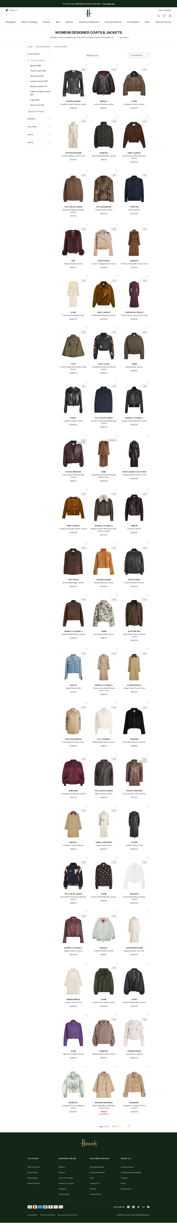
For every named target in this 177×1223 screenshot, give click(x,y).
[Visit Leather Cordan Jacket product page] (73, 382)
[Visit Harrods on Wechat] (148, 1207)
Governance (126, 1188)
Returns (62, 1172)
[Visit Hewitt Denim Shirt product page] (73, 649)
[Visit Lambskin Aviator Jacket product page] (134, 65)
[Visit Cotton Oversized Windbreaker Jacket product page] (103, 382)
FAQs (92, 1177)
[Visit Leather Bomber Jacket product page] (103, 65)
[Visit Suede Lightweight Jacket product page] (73, 544)
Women (46, 21)
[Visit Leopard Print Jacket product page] (103, 171)
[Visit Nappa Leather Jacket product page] (73, 912)
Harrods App (64, 1194)
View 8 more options (36, 111)
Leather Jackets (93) (39, 81)
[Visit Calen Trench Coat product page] (103, 806)
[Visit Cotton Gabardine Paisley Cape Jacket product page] (73, 328)
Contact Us (94, 1183)
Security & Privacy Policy (67, 1215)
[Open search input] (158, 16)
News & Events (34, 1183)
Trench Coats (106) (38, 70)
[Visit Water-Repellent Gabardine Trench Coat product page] (103, 1067)
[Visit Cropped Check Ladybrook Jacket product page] (73, 1067)
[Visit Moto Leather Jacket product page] (103, 755)
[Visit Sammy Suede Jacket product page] (73, 225)
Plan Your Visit (34, 1166)
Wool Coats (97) (37, 75)
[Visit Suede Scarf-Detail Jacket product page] (103, 963)
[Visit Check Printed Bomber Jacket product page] (103, 858)
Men (58, 21)
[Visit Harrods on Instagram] (133, 1207)
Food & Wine (133, 21)
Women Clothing (38, 60)
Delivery (62, 1166)
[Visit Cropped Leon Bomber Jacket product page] (73, 755)
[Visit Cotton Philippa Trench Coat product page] (73, 117)
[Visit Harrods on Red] (143, 1207)
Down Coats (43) (37, 104)
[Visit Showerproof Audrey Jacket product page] (103, 1015)
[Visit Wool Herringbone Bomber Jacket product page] (73, 171)
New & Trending (29, 21)
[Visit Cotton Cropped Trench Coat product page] (103, 225)
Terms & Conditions (47, 1215)
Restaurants (33, 1177)
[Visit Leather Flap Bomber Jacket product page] (134, 963)
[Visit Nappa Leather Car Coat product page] (134, 912)
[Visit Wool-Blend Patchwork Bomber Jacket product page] (73, 858)
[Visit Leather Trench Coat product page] (134, 806)
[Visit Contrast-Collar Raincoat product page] (73, 806)
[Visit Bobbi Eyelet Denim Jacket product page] (103, 703)
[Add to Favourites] (86, 65)
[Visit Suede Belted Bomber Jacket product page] (103, 276)
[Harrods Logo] (88, 1143)
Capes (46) (35, 99)
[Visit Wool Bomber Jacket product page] (134, 328)
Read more (124, 37)
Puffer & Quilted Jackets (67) (40, 93)
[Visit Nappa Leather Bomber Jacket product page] (134, 382)
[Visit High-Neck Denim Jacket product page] (73, 1015)
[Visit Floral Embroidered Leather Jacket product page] (134, 858)
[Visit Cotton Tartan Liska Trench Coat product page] (134, 276)
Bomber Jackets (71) (38, 86)
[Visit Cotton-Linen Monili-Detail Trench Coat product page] (103, 649)
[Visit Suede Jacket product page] (134, 171)
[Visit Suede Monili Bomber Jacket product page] (73, 595)
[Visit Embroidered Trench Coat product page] (73, 703)
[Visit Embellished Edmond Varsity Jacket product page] (103, 328)
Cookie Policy (95, 1194)
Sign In (161, 10)
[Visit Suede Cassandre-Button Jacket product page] (73, 490)
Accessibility (32, 1215)
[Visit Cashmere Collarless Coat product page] (73, 276)
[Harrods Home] (88, 13)
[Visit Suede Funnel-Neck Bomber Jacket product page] (134, 117)
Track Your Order (66, 1177)
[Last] (128, 1126)
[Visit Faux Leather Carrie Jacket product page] (134, 755)
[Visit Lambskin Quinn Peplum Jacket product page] (73, 65)
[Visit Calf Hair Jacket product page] (134, 490)
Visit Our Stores (163, 21)
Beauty (69, 21)
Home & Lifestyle (113, 21)
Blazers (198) (35, 65)
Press (123, 1183)
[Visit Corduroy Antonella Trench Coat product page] (134, 225)
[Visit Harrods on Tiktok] (138, 1207)
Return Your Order (66, 1183)
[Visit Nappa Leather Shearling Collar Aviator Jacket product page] (103, 490)
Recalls (93, 1188)
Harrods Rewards (97, 1166)
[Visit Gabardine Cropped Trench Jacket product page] (134, 1067)
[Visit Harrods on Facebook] (128, 1207)
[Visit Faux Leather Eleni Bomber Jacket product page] (73, 436)
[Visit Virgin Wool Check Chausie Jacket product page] (134, 595)
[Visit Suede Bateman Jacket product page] (103, 544)
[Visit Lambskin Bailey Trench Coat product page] (134, 436)
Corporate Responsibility (131, 1172)
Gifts (147, 21)
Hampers (62, 1188)
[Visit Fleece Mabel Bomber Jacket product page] (103, 117)
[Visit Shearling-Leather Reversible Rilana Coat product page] (103, 436)
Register (168, 10)
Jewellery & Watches (88, 21)
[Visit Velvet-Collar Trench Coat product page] (134, 649)
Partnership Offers (97, 1172)
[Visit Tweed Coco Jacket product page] (134, 1015)
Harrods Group (127, 1166)
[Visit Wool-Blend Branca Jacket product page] (134, 703)
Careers (124, 1177)
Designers (11, 21)
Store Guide (32, 1172)
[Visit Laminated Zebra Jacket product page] (103, 595)
